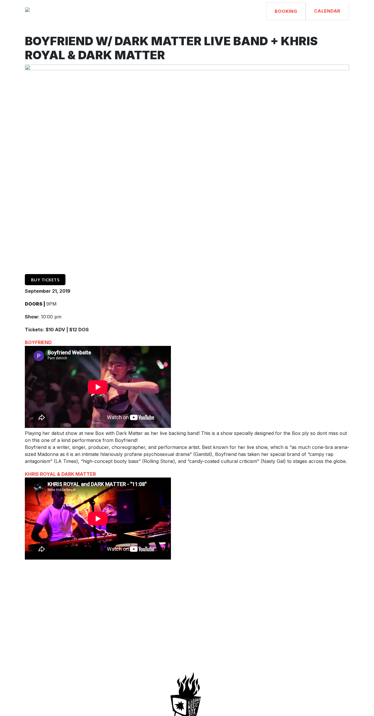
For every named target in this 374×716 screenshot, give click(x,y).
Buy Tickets (45, 280)
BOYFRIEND (38, 342)
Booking (286, 11)
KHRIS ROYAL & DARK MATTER (60, 474)
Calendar (327, 11)
